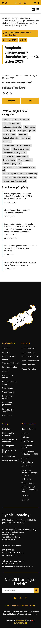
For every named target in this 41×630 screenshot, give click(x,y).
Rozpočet (6, 142)
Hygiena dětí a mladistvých (8, 434)
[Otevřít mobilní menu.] (37, 9)
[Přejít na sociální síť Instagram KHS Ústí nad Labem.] (25, 3)
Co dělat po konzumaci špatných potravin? (29, 472)
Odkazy (5, 371)
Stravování (23, 134)
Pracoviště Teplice (28, 369)
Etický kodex (26, 479)
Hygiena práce (8, 446)
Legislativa (25, 437)
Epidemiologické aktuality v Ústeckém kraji (20, 174)
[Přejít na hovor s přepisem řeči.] (6, 2)
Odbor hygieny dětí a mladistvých (16, 138)
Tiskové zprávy (9, 160)
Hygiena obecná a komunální (9, 440)
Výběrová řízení (9, 134)
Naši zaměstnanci (28, 429)
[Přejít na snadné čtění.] (3, 2)
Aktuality (5, 348)
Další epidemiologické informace (16, 120)
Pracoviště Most (27, 352)
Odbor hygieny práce (20, 149)
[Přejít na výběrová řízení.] (35, 2)
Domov (5, 18)
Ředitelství (6, 429)
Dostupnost (7, 415)
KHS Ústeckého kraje (11, 123)
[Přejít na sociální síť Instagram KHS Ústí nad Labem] (25, 598)
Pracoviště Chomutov (30, 357)
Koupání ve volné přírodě (9, 358)
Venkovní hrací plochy (27, 446)
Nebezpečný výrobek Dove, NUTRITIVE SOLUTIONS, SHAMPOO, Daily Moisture (20, 248)
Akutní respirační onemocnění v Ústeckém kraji (19, 168)
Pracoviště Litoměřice (30, 361)
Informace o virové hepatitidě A (15, 156)
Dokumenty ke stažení (8, 376)
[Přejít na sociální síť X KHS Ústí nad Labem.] (20, 3)
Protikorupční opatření (7, 397)
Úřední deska (29, 127)
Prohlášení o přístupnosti (7, 403)
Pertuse (6, 149)
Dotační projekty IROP (11, 164)
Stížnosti (24, 458)
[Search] (36, 590)
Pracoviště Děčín (28, 348)
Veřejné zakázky (24, 160)
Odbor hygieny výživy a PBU (14, 153)
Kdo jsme (25, 433)
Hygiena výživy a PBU (9, 451)
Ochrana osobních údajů (9, 383)
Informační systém (9, 367)
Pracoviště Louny (28, 365)
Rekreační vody (27, 441)
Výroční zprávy (9, 131)
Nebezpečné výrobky (26, 131)
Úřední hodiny (26, 466)
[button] (33, 9)
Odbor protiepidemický (12, 127)
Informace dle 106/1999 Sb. (7, 410)
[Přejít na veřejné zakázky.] (38, 2)
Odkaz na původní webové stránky (20, 605)
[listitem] (13, 321)
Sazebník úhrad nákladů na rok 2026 (29, 453)
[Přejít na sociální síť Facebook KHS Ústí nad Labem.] (15, 3)
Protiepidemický (8, 456)
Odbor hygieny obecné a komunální (17, 145)
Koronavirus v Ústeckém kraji (14, 181)
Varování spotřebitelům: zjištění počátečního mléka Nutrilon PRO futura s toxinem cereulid (18, 196)
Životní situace (27, 462)
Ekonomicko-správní (10, 460)
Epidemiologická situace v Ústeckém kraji (19, 177)
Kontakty (5, 352)
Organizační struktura (11, 363)
